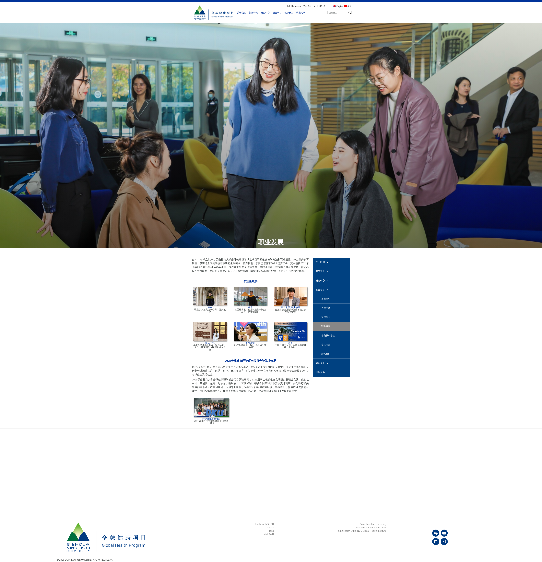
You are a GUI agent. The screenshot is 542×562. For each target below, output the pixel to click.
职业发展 (325, 326)
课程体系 (325, 317)
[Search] (349, 12)
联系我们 (325, 354)
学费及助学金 (328, 335)
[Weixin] (435, 533)
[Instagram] (444, 541)
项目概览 (325, 299)
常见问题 (325, 344)
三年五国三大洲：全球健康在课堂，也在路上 (290, 346)
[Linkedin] (435, 541)
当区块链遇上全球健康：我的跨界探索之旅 (290, 310)
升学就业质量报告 (211, 418)
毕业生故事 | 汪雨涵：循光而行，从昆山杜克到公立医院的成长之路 (210, 347)
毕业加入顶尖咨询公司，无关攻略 (210, 310)
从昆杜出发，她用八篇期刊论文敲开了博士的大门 (250, 310)
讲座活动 (300, 12)
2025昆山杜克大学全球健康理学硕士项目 (211, 422)
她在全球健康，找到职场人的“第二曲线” (250, 346)
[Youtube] (444, 533)
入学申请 (325, 308)
